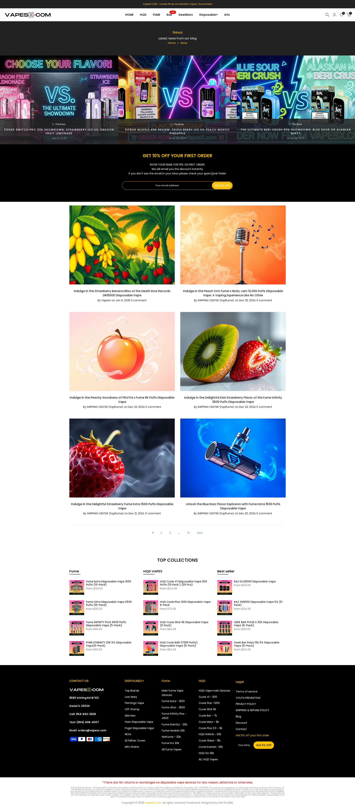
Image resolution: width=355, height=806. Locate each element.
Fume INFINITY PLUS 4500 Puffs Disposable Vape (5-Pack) (106, 623)
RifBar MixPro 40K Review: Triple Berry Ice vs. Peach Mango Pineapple (177, 131)
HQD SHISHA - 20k (210, 734)
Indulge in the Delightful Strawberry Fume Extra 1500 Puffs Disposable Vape (122, 506)
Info (227, 15)
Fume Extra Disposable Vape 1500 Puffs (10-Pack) (108, 583)
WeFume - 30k (171, 737)
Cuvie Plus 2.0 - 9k (210, 728)
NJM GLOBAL (225, 803)
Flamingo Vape (134, 703)
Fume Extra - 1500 (173, 701)
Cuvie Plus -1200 (209, 703)
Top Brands (132, 690)
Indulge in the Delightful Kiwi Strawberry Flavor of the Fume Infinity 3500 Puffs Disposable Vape (233, 399)
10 (188, 533)
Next (200, 533)
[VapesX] (86, 689)
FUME (156, 15)
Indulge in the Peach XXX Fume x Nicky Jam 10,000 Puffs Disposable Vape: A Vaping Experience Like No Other (233, 293)
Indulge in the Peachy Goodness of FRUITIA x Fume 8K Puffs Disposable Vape (122, 399)
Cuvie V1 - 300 (208, 697)
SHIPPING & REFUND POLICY (252, 710)
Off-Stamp (132, 709)
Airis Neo (130, 715)
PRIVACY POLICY (246, 704)
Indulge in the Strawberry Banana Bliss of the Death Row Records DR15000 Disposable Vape (122, 293)
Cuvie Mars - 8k (209, 722)
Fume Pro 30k (170, 743)
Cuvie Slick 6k (207, 709)
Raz (171, 14)
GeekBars (185, 15)
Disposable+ (208, 15)
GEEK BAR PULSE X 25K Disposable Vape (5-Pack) (256, 623)
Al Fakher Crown (135, 740)
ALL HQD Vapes (208, 759)
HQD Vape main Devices (214, 690)
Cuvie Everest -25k (211, 747)
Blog (238, 716)
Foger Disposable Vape (139, 728)
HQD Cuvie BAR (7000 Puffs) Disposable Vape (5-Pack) (178, 644)
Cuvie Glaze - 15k (210, 740)
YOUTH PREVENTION (248, 698)
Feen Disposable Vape (139, 722)
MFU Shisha (132, 747)
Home (172, 43)
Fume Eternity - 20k (174, 724)
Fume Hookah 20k (173, 730)
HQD (143, 15)
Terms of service (247, 691)
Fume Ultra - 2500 (173, 707)
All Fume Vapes (171, 749)
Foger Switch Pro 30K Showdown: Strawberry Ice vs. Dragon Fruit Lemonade (59, 131)
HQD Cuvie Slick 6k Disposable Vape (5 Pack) (184, 623)
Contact (241, 729)
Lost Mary (131, 697)
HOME (129, 15)
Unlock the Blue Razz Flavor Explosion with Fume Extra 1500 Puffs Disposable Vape (233, 506)
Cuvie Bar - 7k (208, 715)
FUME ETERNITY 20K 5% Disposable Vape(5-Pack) (108, 644)
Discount (241, 723)
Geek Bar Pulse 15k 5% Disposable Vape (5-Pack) (256, 644)
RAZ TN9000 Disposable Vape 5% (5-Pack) (258, 603)
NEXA (128, 734)
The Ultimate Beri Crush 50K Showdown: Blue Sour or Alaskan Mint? (296, 131)
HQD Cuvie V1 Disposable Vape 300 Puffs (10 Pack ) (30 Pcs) (183, 583)
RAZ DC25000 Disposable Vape (255, 581)
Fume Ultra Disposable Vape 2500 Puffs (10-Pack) (109, 603)
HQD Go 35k (206, 753)
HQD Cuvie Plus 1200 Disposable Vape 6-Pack (185, 603)
